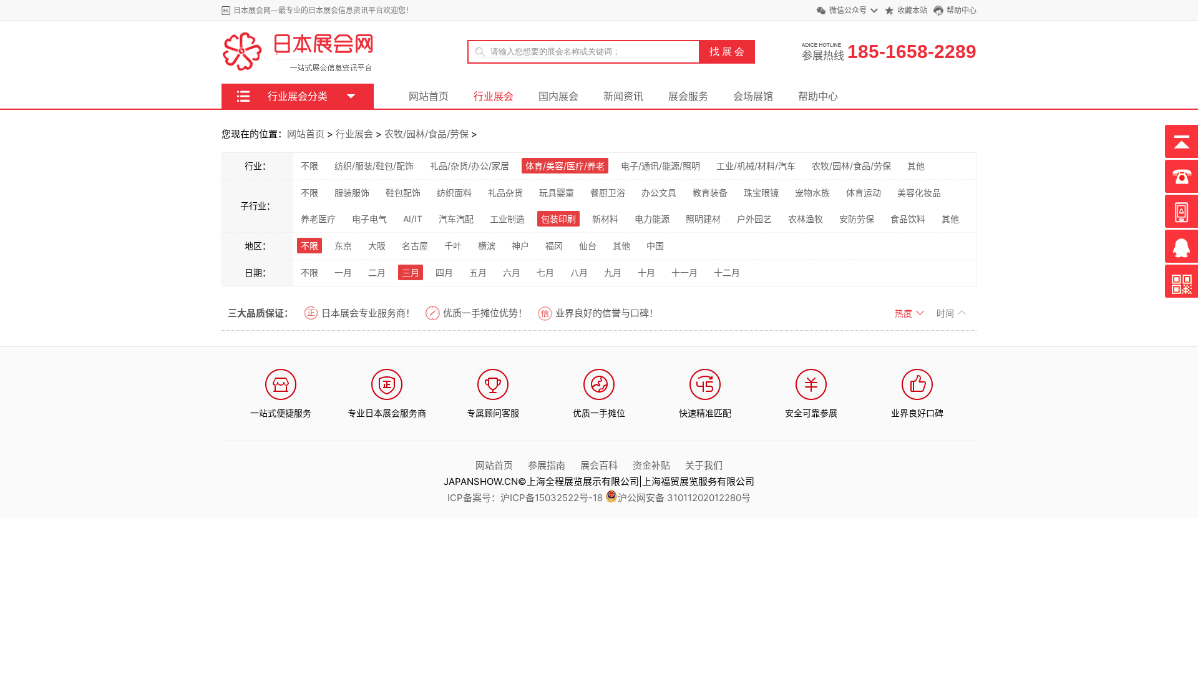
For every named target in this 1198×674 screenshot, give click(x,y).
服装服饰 (351, 192)
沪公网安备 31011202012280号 (684, 498)
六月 (511, 272)
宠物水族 (812, 192)
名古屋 (415, 245)
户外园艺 (754, 218)
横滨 (486, 245)
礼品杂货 (505, 192)
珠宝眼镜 (761, 192)
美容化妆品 (919, 192)
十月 (646, 272)
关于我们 (704, 465)
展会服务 (688, 96)
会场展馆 (753, 96)
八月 (579, 272)
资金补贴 (651, 465)
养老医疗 (318, 218)
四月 (444, 272)
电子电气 (369, 218)
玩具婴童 (556, 192)
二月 (377, 272)
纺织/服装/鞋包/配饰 (374, 165)
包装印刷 (558, 218)
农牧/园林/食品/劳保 (426, 134)
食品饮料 (907, 218)
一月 (343, 272)
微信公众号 (848, 10)
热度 (905, 313)
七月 (545, 272)
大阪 (377, 245)
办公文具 (658, 192)
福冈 (554, 245)
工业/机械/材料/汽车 (756, 165)
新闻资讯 (623, 96)
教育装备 (710, 192)
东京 (343, 245)
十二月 (727, 272)
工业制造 (507, 218)
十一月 (684, 272)
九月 (612, 272)
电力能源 (652, 218)
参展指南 (546, 465)
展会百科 (599, 465)
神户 (520, 245)
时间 (947, 313)
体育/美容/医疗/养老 (565, 165)
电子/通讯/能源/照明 (660, 165)
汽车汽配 (456, 218)
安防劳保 (856, 218)
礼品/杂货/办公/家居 (469, 165)
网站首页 (429, 96)
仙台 (588, 245)
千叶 (453, 245)
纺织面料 (454, 192)
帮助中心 (961, 10)
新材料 (605, 218)
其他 (916, 165)
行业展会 (494, 96)
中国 (655, 245)
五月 (478, 272)
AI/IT (412, 218)
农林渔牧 (805, 218)
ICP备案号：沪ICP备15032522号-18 (525, 498)
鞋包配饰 (403, 192)
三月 (410, 272)
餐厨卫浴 (607, 192)
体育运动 (863, 192)
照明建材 (703, 218)
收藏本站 (912, 10)
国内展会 (558, 96)
